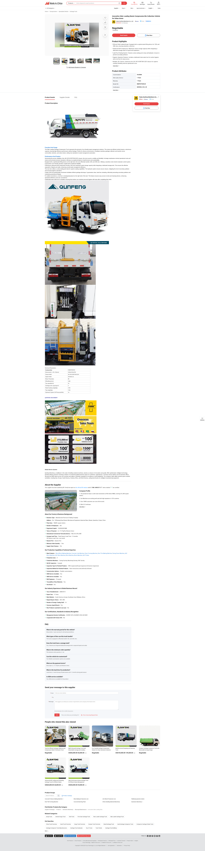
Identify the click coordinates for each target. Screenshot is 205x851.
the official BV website (82, 487)
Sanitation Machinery (136, 802)
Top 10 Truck (89, 828)
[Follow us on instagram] (152, 836)
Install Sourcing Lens (85, 836)
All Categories (50, 8)
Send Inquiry (123, 35)
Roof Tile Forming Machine (51, 802)
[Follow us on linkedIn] (159, 836)
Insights (136, 840)
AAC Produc (86, 555)
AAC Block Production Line (109, 799)
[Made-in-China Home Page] (53, 3)
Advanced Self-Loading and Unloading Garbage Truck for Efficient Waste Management (54, 782)
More (46, 831)
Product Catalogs (67, 795)
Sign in (158, 4)
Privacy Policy (127, 845)
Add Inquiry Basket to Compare (77, 67)
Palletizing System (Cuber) (137, 799)
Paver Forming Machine (91, 553)
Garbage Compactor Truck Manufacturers (56, 828)
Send (57, 715)
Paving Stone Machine (118, 553)
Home (46, 11)
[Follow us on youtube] (155, 836)
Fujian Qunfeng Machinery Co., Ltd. (124, 21)
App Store (49, 836)
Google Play (58, 836)
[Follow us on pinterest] (157, 836)
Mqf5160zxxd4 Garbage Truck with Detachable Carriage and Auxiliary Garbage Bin (77, 749)
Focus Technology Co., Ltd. (91, 845)
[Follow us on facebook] (148, 836)
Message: (51, 701)
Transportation (53, 11)
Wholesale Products (102, 840)
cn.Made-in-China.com (117, 842)
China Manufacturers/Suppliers (89, 840)
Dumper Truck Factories (94, 824)
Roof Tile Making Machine (105, 553)
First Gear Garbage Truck (84, 816)
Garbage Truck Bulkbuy (111, 828)
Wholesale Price (112, 840)
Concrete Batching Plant (80, 802)
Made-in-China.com (95, 842)
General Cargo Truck (60, 816)
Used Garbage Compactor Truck (125, 824)
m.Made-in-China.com (106, 842)
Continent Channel (121, 840)
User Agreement (111, 845)
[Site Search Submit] (124, 3)
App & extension (141, 8)
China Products (78, 840)
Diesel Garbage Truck (109, 824)
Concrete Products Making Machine (54, 799)
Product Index (130, 840)
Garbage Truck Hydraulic (76, 828)
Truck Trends (99, 828)
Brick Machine (70, 555)
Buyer (123, 8)
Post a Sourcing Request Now (89, 715)
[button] (119, 3)
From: (52, 693)
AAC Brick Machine (60, 555)
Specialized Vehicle (63, 11)
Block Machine (78, 555)
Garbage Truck (73, 11)
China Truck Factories (51, 824)
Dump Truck (49, 816)
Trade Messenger (70, 836)
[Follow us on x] (150, 836)
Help (131, 8)
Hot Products (70, 840)
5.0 (141, 99)
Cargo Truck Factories (79, 824)
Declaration (119, 845)
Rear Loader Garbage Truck (100, 816)
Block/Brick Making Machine (63, 553)
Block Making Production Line (81, 799)
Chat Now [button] (149, 35)
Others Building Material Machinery (111, 802)
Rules (159, 8)
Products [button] (70, 3)
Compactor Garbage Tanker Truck (145, 824)
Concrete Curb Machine (78, 553)
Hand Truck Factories (65, 824)
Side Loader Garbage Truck (117, 816)
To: (53, 697)
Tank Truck (71, 816)
